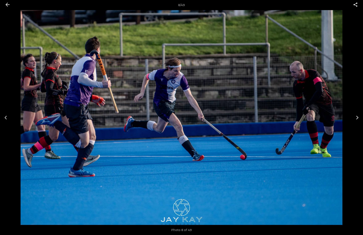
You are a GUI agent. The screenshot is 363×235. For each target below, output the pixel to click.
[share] (355, 5)
